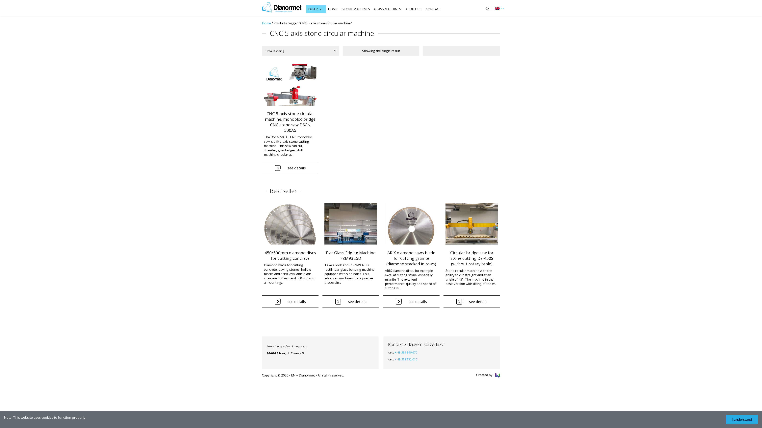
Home (333, 9)
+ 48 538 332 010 (406, 359)
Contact (433, 9)
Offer (313, 9)
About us (413, 9)
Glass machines (387, 9)
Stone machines (356, 9)
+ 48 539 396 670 (406, 352)
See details (297, 168)
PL (497, 8)
